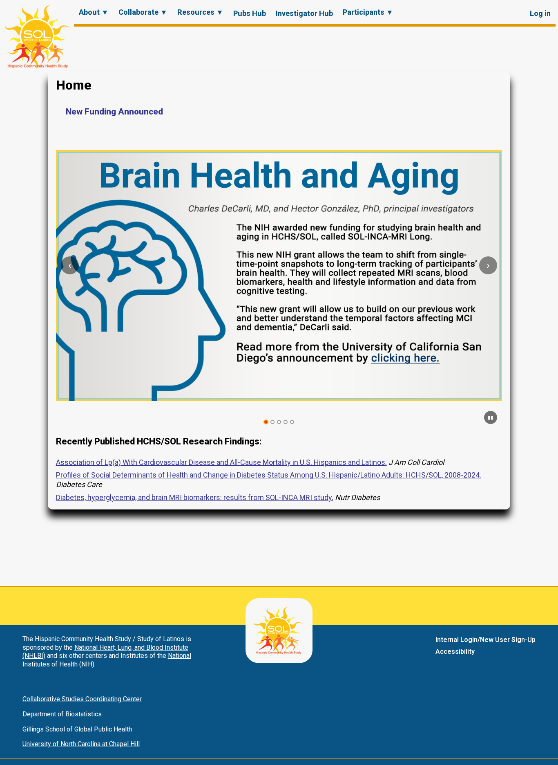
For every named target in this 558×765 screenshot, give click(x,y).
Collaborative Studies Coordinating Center (82, 699)
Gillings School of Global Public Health (77, 729)
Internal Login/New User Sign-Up (485, 640)
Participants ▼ (368, 12)
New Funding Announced (114, 112)
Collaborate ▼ (142, 12)
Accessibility (455, 651)
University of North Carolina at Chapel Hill (81, 744)
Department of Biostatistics (62, 714)
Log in (540, 13)
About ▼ (94, 12)
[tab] (266, 422)
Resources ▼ (200, 12)
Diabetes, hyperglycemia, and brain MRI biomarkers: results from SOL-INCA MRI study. (194, 497)
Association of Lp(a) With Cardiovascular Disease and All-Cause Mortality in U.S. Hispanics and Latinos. (221, 462)
